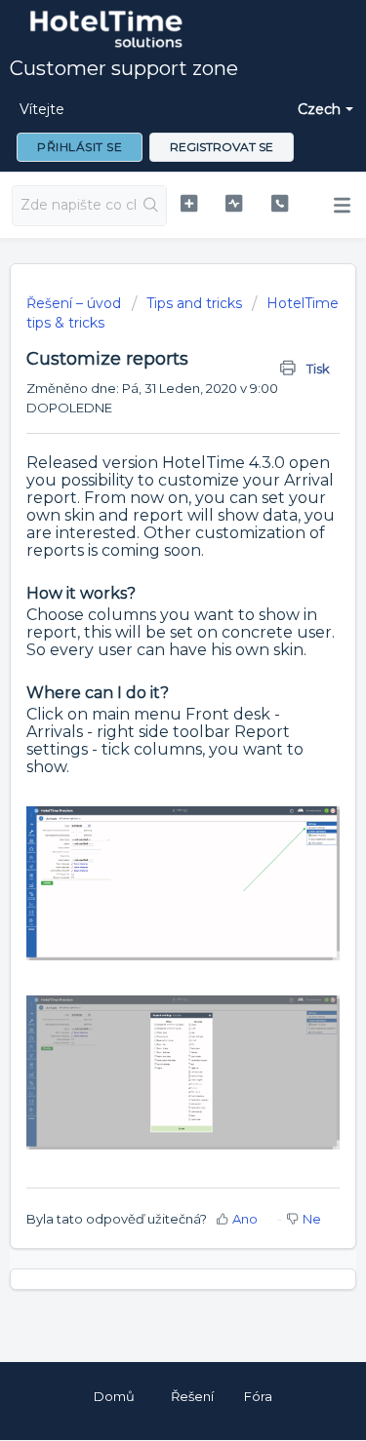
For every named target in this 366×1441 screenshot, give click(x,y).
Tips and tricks (194, 303)
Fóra (258, 1396)
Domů (114, 1396)
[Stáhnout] (147, 715)
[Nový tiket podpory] (189, 203)
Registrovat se (221, 146)
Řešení (192, 1396)
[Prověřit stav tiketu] (234, 203)
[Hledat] (151, 205)
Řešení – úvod (75, 303)
